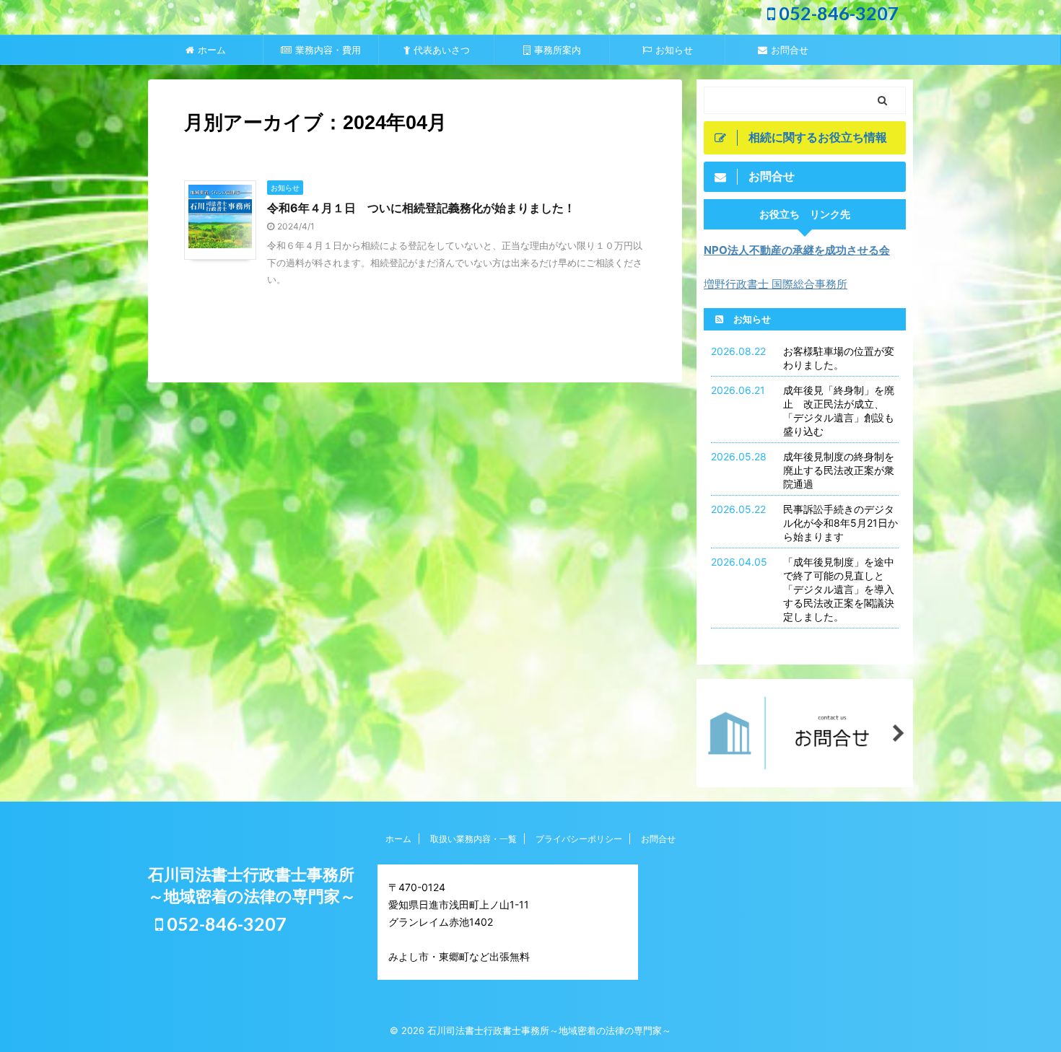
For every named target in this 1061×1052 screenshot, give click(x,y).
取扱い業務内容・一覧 (473, 838)
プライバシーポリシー (579, 838)
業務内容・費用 (328, 50)
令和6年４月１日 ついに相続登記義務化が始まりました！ (421, 208)
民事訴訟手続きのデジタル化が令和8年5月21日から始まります (840, 523)
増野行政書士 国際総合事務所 (775, 284)
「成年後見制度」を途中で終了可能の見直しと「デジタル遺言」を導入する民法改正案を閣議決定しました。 (838, 589)
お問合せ (789, 50)
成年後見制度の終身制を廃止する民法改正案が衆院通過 (838, 470)
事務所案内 (557, 50)
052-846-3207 (837, 13)
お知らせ (674, 50)
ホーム (212, 50)
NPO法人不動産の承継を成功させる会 (797, 250)
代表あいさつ (442, 50)
